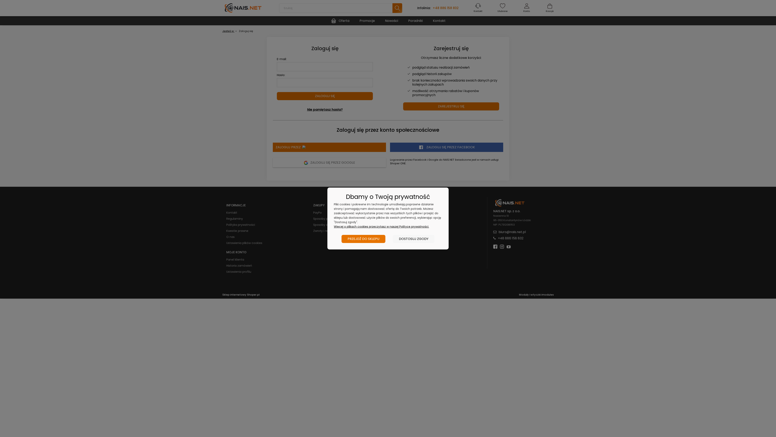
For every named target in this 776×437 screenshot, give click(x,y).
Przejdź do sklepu (363, 239)
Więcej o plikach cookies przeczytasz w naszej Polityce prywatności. (381, 227)
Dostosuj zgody (413, 239)
